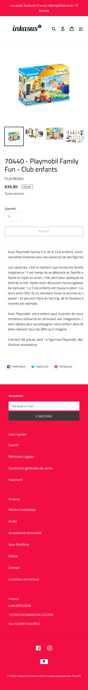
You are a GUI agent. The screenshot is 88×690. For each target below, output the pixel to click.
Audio (13, 521)
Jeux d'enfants (19, 544)
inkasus (21, 676)
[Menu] (80, 28)
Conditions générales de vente (30, 468)
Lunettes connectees (24, 579)
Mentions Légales (21, 456)
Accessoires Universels (25, 532)
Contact (14, 567)
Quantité (10, 208)
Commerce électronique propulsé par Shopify (54, 676)
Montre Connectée (22, 509)
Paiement (15, 479)
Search (14, 444)
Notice (13, 556)
